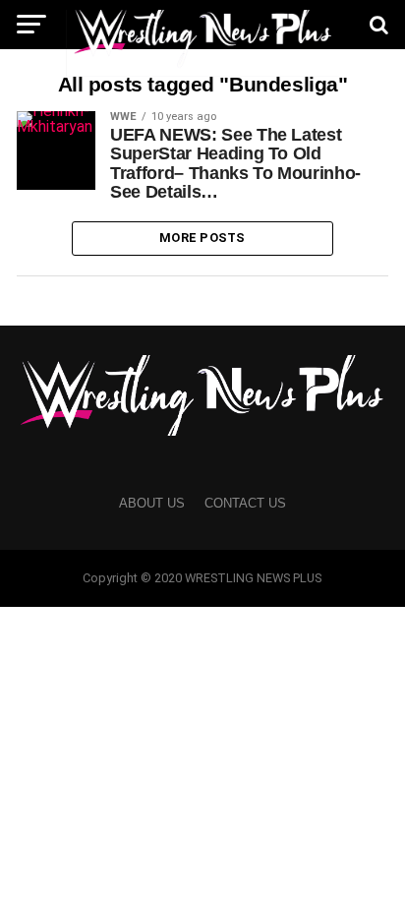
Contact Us (245, 503)
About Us (152, 503)
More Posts (202, 237)
